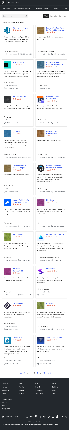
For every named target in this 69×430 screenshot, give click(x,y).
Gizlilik (4, 393)
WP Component (19, 303)
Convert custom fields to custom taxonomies (55, 167)
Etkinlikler (55, 387)
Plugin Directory (6, 8)
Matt (4, 402)
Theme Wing (17, 338)
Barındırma (5, 390)
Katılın (54, 384)
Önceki (20, 373)
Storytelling (50, 269)
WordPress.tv (40, 393)
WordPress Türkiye (12, 417)
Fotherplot (50, 303)
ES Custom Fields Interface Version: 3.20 (55, 63)
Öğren (37, 384)
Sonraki (49, 373)
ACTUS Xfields (18, 62)
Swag (55, 393)
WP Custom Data (19, 97)
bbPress (5, 405)
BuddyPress (7, 409)
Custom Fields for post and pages (19, 167)
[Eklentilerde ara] (26, 16)
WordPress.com (8, 399)
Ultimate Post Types (20, 28)
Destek (37, 387)
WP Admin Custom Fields (18, 270)
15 (44, 373)
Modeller (21, 393)
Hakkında (5, 384)
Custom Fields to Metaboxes (51, 132)
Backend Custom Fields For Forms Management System (55, 29)
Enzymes (16, 131)
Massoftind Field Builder (55, 234)
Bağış (55, 390)
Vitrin (20, 384)
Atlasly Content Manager (55, 338)
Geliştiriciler (39, 390)
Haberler (4, 387)
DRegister (50, 200)
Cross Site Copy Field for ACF (52, 98)
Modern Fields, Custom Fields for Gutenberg (21, 201)
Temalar (21, 387)
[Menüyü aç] (66, 2)
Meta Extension (18, 234)
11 (37, 373)
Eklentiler (22, 390)
